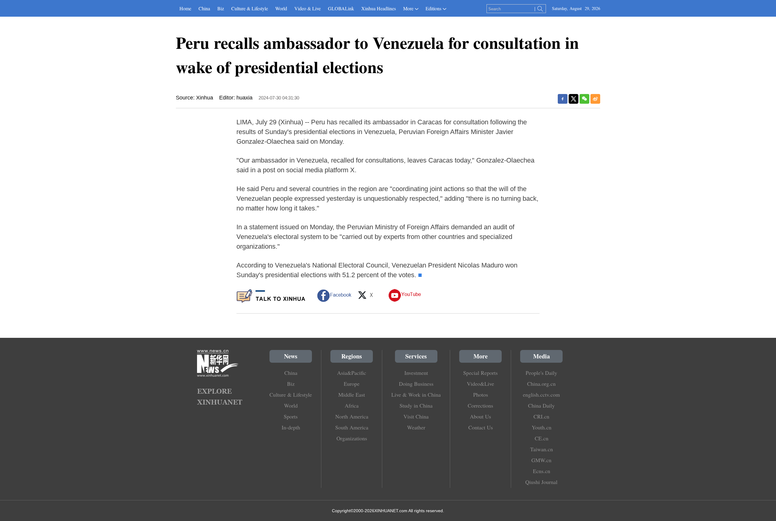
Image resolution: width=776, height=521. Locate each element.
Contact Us (480, 427)
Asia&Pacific (351, 372)
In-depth (291, 427)
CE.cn (541, 438)
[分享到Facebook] (562, 99)
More (408, 8)
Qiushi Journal (541, 482)
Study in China (416, 405)
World (281, 8)
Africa (352, 405)
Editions (433, 8)
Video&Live (480, 383)
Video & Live (307, 8)
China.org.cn (541, 383)
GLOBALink (341, 8)
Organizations (351, 438)
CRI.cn (541, 416)
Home (185, 8)
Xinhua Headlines (378, 8)
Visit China (416, 416)
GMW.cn (541, 460)
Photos (480, 394)
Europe (352, 383)
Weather (416, 427)
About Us (480, 416)
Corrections (480, 405)
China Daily (541, 405)
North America (351, 416)
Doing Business (416, 383)
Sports (291, 416)
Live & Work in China (416, 394)
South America (351, 427)
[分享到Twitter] (573, 99)
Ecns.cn (541, 471)
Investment (416, 372)
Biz (220, 8)
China (204, 8)
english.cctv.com (541, 394)
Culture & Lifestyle (249, 8)
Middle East (351, 394)
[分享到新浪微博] (595, 99)
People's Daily (541, 372)
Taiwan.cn (541, 449)
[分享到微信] (584, 99)
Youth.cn (541, 427)
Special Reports (480, 372)
